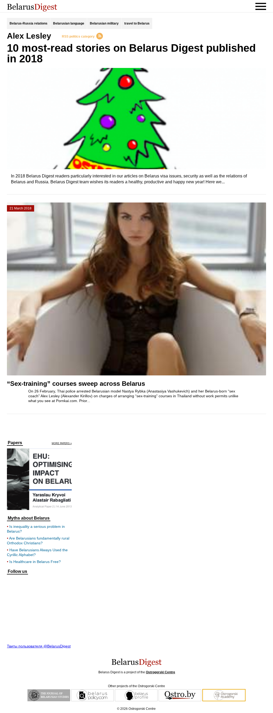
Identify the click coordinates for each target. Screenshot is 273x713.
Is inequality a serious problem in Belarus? (36, 528)
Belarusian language (68, 23)
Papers (15, 443)
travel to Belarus (137, 23)
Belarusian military (104, 23)
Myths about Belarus (29, 518)
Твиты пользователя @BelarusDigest (39, 646)
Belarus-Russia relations (28, 23)
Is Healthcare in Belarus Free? (35, 562)
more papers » (62, 443)
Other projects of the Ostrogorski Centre (136, 686)
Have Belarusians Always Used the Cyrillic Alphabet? (37, 552)
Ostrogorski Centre (160, 672)
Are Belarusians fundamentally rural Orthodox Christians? (38, 540)
